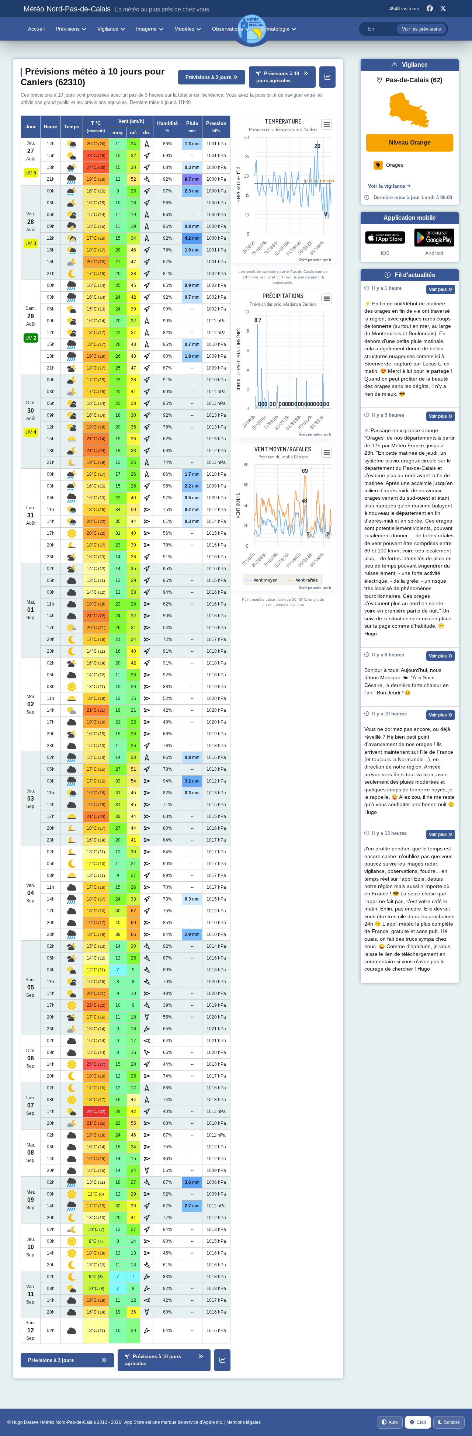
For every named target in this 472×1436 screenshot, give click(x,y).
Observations (227, 29)
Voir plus (438, 289)
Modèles (184, 29)
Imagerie (146, 29)
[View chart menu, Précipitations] (327, 299)
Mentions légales (243, 1422)
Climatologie (275, 29)
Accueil (36, 29)
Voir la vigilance (386, 186)
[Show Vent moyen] (262, 580)
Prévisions (68, 29)
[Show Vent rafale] (303, 580)
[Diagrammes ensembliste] (327, 77)
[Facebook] (429, 8)
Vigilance (107, 29)
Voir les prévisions (421, 29)
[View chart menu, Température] (327, 124)
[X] (442, 8)
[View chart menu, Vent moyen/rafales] (327, 452)
